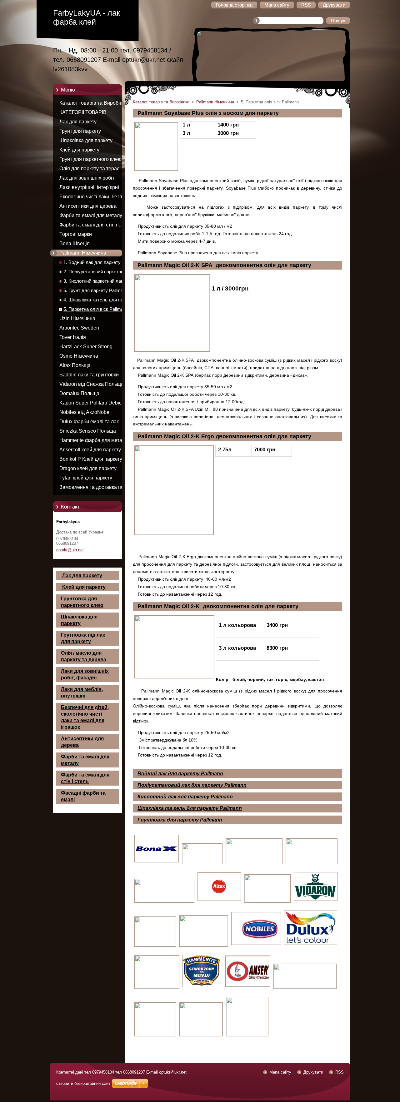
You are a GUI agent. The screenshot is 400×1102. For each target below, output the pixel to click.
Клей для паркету (79, 149)
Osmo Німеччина (78, 356)
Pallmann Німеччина (82, 253)
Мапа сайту (280, 1072)
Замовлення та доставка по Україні (91, 488)
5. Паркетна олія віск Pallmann (95, 309)
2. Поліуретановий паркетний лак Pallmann (99, 272)
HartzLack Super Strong (85, 346)
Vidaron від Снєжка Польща (91, 384)
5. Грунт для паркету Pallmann (95, 290)
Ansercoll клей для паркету (90, 449)
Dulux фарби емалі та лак (89, 421)
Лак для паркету (78, 121)
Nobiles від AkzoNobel (85, 412)
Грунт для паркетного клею (90, 159)
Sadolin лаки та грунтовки (89, 374)
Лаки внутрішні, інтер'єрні (89, 187)
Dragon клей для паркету (88, 468)
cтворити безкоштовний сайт (83, 1083)
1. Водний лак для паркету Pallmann (92, 263)
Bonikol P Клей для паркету (90, 459)
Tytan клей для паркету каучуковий (85, 479)
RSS (339, 1072)
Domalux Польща (79, 393)
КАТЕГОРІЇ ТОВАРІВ (83, 112)
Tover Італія (72, 337)
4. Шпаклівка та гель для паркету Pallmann (99, 301)
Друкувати (313, 1072)
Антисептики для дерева (88, 206)
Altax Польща (75, 365)
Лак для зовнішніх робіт (86, 178)
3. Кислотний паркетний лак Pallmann (93, 282)
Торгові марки (75, 234)
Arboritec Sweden (79, 327)
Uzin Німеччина (77, 318)
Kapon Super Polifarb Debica (91, 402)
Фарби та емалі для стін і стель (95, 224)
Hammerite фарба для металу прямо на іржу (93, 441)
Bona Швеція (74, 243)
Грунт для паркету (80, 131)
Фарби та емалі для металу (90, 215)
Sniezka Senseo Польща (87, 431)
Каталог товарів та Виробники (94, 103)
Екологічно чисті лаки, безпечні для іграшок (95, 197)
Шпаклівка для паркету (85, 140)
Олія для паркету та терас (89, 168)
